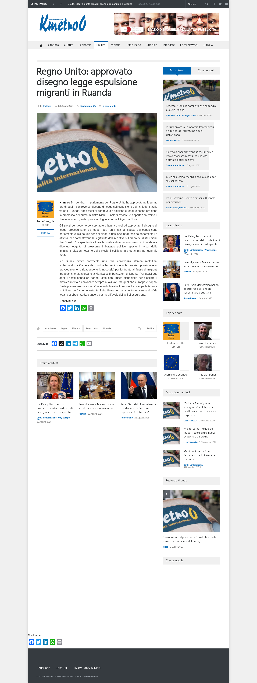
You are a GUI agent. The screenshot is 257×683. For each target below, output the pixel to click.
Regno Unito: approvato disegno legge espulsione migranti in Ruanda (87, 82)
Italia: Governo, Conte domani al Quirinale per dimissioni (190, 200)
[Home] (40, 46)
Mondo (115, 45)
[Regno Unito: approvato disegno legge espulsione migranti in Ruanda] (97, 152)
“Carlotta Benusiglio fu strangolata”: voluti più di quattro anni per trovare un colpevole (200, 409)
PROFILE (45, 233)
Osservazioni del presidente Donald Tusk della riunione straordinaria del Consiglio (189, 539)
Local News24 (189, 45)
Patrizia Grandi (207, 375)
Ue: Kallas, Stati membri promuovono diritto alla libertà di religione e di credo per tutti (55, 408)
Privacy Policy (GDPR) (87, 668)
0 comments (109, 106)
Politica (100, 45)
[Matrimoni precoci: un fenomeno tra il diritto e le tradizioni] (171, 458)
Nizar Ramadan (207, 343)
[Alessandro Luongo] (176, 362)
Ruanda (107, 328)
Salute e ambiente (175, 165)
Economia (84, 45)
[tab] (177, 72)
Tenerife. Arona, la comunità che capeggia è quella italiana (191, 108)
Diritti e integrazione (47, 418)
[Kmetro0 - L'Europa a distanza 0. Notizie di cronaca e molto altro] (63, 30)
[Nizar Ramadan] (207, 331)
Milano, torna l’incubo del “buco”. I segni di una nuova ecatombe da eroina (200, 433)
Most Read (177, 70)
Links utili (61, 668)
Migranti (76, 328)
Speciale (151, 45)
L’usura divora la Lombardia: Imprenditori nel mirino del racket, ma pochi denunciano (190, 131)
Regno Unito (92, 328)
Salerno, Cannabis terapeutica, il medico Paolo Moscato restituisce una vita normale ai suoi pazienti (189, 156)
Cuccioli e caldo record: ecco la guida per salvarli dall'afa (191, 179)
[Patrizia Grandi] (207, 362)
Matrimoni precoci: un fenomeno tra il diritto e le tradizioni (199, 455)
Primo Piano (133, 45)
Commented (206, 70)
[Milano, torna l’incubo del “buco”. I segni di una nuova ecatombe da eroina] (171, 435)
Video (165, 547)
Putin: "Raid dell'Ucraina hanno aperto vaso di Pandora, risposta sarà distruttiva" (138, 408)
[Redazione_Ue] (45, 209)
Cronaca (53, 45)
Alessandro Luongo (175, 375)
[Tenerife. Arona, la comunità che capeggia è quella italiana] (191, 90)
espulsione (50, 328)
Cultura (68, 45)
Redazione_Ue (88, 106)
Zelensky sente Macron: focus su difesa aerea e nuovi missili (101, 4)
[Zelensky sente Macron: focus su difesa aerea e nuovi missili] (97, 385)
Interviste (168, 45)
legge (64, 328)
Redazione (43, 668)
